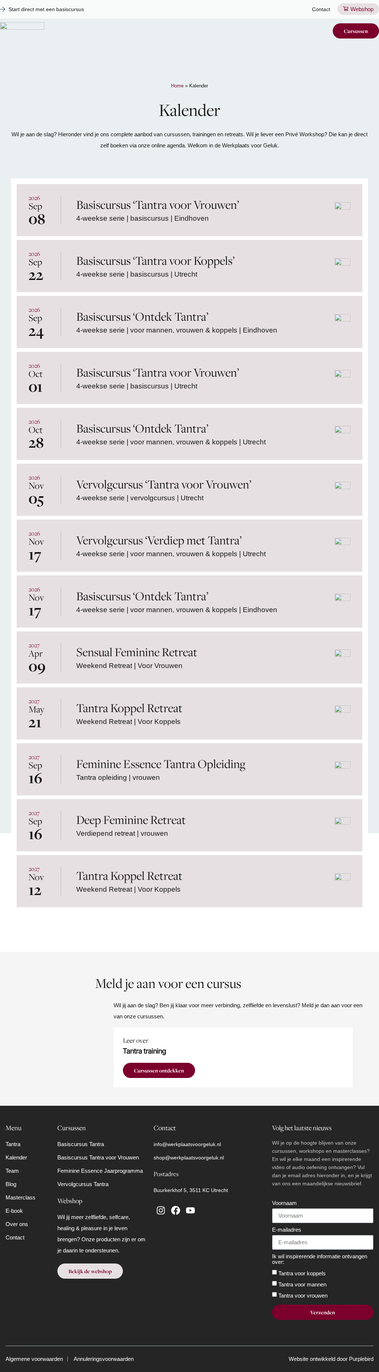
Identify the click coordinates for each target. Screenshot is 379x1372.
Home (177, 86)
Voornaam (284, 1203)
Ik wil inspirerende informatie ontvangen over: (319, 1259)
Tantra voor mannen (302, 1284)
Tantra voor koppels (302, 1273)
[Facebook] (175, 1210)
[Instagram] (161, 1210)
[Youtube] (190, 1210)
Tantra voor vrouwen (303, 1295)
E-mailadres (286, 1230)
